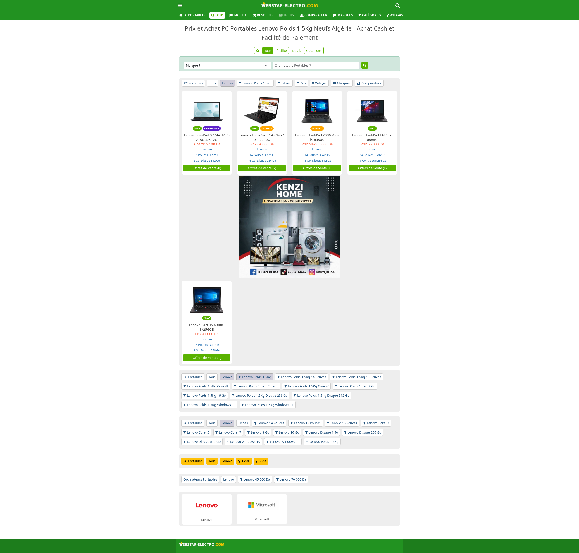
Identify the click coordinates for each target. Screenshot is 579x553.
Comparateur (315, 15)
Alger (245, 461)
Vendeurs (265, 15)
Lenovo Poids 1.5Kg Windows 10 (211, 405)
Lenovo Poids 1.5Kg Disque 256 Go (261, 395)
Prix (303, 83)
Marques (345, 15)
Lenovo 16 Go (289, 432)
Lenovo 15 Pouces (307, 423)
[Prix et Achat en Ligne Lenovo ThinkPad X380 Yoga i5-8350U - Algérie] (317, 110)
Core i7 (380, 155)
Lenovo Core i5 (198, 432)
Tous (219, 15)
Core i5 (269, 155)
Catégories (371, 15)
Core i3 (214, 155)
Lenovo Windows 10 (245, 441)
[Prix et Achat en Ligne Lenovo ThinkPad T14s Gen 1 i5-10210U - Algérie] (261, 110)
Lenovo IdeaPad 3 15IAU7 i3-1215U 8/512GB (207, 137)
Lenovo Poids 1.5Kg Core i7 (308, 386)
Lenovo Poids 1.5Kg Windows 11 (269, 405)
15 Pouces (201, 155)
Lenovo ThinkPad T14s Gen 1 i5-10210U (262, 137)
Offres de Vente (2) (262, 168)
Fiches (289, 15)
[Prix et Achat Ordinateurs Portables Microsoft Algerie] (262, 504)
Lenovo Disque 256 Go (364, 432)
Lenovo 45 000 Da (257, 479)
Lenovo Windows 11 (285, 441)
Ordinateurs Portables (200, 479)
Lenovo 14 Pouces (271, 423)
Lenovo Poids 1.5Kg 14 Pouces (303, 377)
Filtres (286, 83)
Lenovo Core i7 (230, 432)
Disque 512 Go (210, 161)
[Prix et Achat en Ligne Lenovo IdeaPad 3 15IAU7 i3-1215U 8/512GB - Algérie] (206, 110)
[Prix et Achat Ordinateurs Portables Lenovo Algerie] (206, 505)
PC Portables (194, 15)
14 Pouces (256, 155)
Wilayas (396, 15)
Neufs (296, 50)
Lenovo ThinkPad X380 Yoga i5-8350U (317, 137)
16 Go (252, 161)
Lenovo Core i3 (378, 423)
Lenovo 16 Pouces (343, 423)
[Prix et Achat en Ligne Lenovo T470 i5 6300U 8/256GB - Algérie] (206, 300)
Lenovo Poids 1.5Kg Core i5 (257, 386)
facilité (282, 50)
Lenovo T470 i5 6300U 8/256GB (207, 327)
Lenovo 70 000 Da (293, 479)
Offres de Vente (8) (207, 168)
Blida (262, 461)
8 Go (196, 161)
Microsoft (261, 519)
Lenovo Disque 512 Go (204, 441)
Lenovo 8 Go (260, 432)
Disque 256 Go (266, 161)
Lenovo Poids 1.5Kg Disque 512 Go (323, 395)
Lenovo (227, 83)
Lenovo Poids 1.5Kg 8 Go (356, 386)
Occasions (314, 50)
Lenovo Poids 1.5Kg (257, 83)
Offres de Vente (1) (317, 168)
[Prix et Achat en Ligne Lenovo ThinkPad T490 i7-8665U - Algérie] (372, 110)
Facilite (240, 15)
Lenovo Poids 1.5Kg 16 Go (206, 395)
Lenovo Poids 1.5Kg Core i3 (207, 386)
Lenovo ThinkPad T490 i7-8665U (372, 137)
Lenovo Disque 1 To (323, 432)
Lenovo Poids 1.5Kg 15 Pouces (358, 377)
